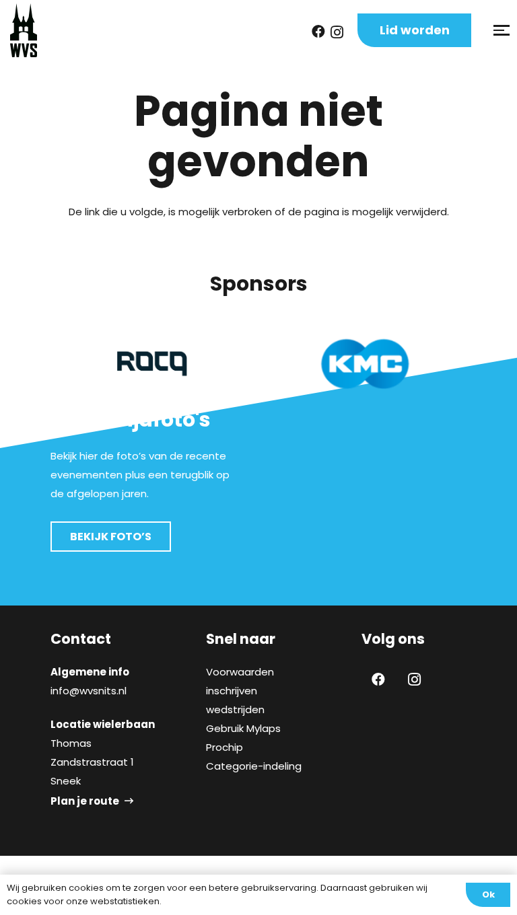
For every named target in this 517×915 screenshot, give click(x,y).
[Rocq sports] (152, 363)
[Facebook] (318, 31)
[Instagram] (337, 32)
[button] (500, 30)
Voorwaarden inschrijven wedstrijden (240, 691)
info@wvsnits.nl (88, 691)
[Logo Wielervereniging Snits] (23, 30)
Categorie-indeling (254, 766)
